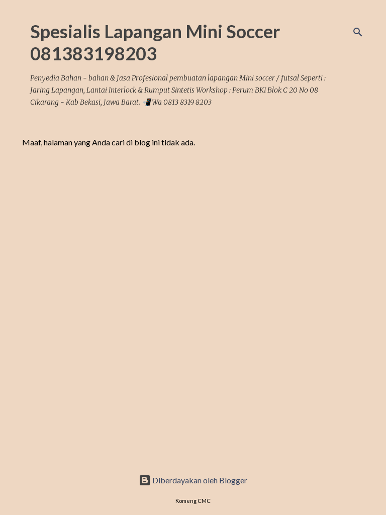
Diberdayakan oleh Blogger (199, 480)
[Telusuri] (358, 32)
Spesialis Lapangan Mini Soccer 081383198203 (155, 42)
